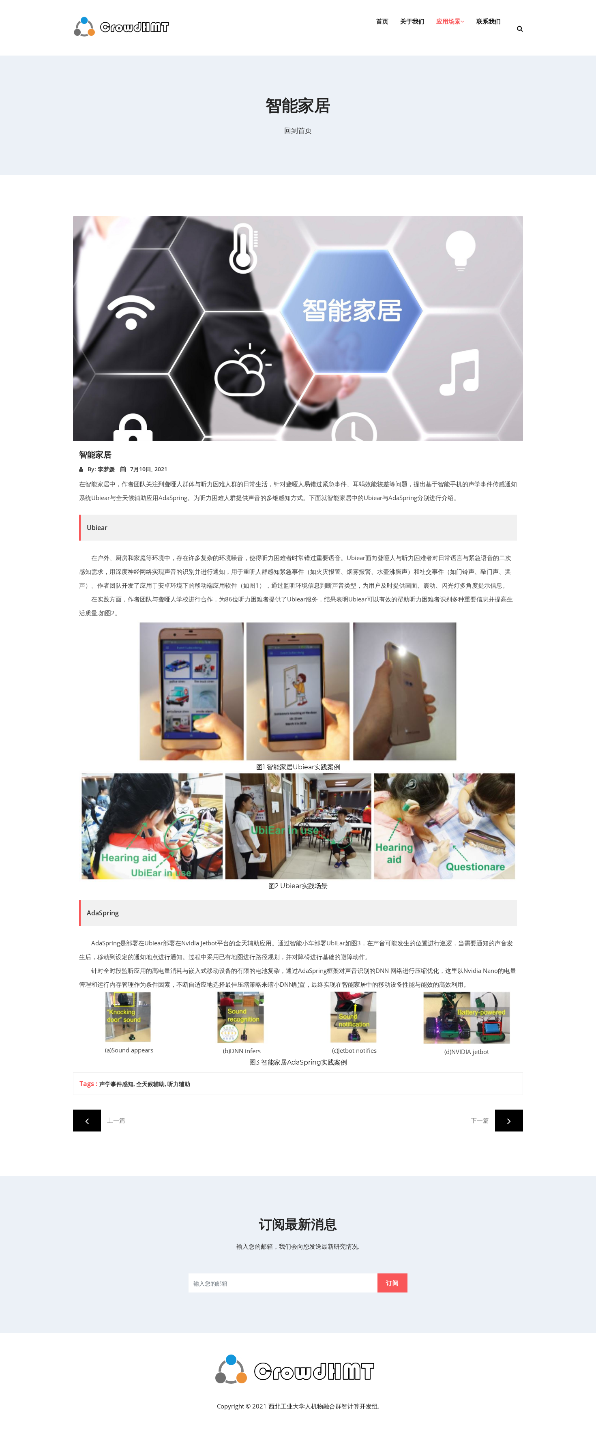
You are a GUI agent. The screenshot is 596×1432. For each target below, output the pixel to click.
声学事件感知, (117, 1084)
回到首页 (298, 130)
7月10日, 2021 (148, 469)
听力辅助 (178, 1084)
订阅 (392, 1283)
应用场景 (448, 21)
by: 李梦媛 (100, 469)
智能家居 (95, 454)
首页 (382, 21)
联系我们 (488, 21)
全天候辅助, (151, 1084)
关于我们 (412, 21)
